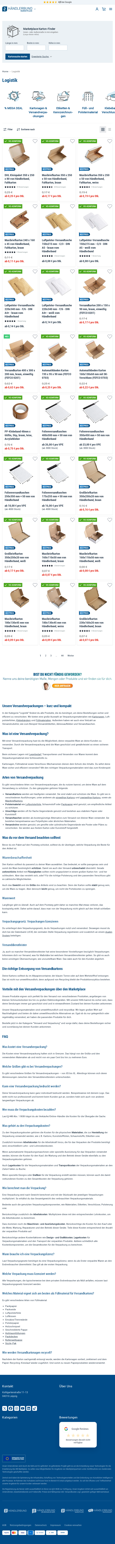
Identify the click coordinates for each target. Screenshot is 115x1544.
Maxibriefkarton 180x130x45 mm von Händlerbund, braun (17, 622)
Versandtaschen (86, 724)
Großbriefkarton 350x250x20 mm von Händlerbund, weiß (17, 557)
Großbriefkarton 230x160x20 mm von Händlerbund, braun (91, 622)
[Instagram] (16, 1408)
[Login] (97, 9)
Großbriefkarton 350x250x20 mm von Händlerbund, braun (91, 496)
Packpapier (67, 804)
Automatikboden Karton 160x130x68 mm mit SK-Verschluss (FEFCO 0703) (93, 374)
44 (62, 655)
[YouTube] (22, 1408)
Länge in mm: (11, 43)
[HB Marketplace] (17, 8)
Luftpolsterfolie (33, 804)
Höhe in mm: (54, 43)
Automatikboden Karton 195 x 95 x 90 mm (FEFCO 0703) (56, 374)
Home (5, 71)
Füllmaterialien (43, 720)
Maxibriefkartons (14, 801)
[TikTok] (34, 1408)
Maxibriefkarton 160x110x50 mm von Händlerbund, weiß (91, 557)
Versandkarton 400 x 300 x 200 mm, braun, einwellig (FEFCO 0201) (20, 374)
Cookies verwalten (73, 1525)
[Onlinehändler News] (43, 1511)
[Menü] (111, 9)
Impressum (55, 1525)
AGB (4, 1525)
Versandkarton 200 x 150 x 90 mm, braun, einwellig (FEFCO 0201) (94, 309)
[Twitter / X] (4, 1408)
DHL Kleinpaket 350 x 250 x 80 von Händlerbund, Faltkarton (19, 179)
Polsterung (67, 875)
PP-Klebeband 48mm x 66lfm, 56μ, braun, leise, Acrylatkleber (18, 435)
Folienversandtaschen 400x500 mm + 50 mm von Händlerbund (57, 435)
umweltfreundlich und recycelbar (57, 1009)
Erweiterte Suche (40, 56)
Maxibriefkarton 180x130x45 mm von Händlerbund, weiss (54, 622)
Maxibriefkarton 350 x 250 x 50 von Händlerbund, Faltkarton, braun (57, 179)
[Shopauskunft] (100, 1511)
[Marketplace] (71, 1511)
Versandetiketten (46, 724)
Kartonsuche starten (17, 56)
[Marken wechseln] (34, 9)
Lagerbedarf (35, 754)
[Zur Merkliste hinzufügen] (35, 141)
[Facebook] (10, 1408)
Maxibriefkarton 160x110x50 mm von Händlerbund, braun (54, 557)
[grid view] (103, 129)
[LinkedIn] (28, 1408)
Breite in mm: (33, 43)
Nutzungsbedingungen (20, 1525)
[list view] (109, 129)
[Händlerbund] (14, 1511)
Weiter (71, 655)
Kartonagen (98, 716)
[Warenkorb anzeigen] (104, 9)
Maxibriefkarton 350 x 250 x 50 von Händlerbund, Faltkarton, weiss (94, 179)
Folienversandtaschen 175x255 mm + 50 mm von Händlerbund (57, 496)
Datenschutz (41, 1525)
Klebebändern (23, 720)
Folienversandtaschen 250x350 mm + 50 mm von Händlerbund (20, 496)
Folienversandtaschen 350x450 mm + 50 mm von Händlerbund (94, 435)
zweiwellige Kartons (90, 797)
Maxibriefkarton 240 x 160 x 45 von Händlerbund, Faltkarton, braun (20, 244)
